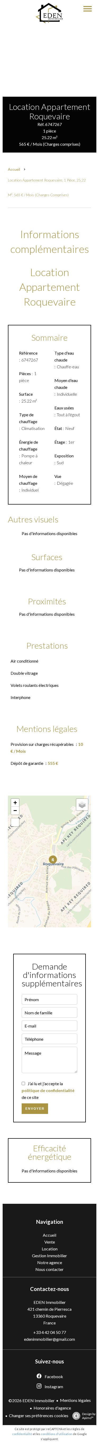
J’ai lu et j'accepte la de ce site (48, 1090)
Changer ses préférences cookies (38, 1415)
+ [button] (15, 802)
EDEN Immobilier (50, 1302)
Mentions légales (75, 1400)
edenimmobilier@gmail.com (49, 1339)
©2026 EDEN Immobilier (31, 1400)
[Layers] (82, 804)
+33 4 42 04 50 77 (49, 1332)
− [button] (15, 810)
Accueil (14, 169)
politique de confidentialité (48, 1090)
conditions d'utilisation (56, 1434)
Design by (89, 1416)
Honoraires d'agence (52, 1407)
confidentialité (22, 1434)
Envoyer (35, 1109)
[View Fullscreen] (15, 822)
